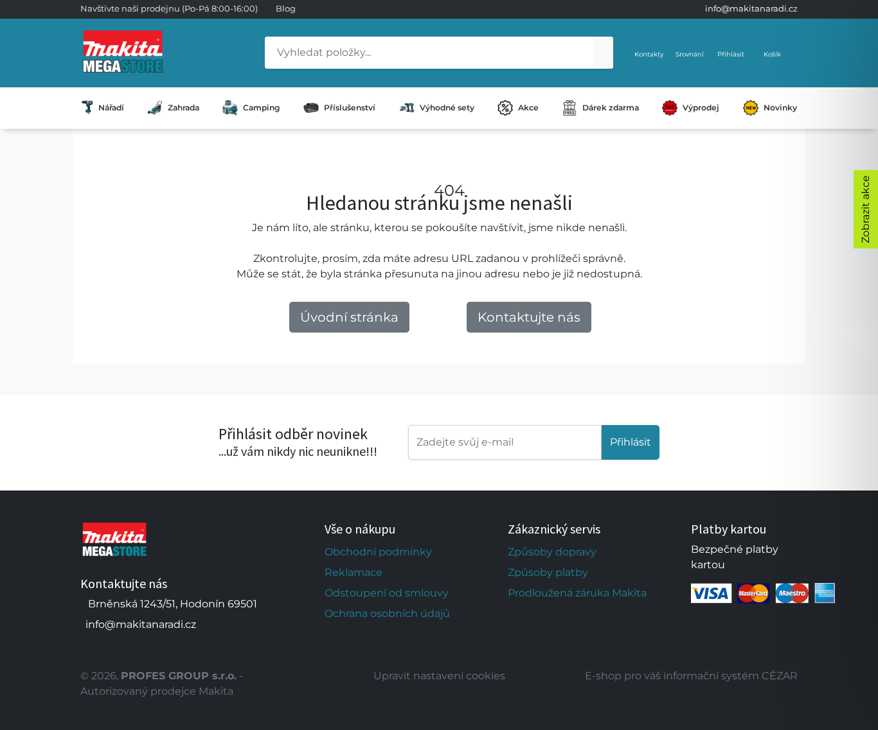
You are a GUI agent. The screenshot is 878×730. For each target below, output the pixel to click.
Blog (286, 8)
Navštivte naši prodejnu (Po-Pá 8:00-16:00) (169, 8)
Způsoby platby (548, 572)
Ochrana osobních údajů (387, 613)
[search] (603, 53)
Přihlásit (630, 442)
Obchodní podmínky (378, 552)
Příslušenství (349, 107)
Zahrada (183, 107)
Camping (261, 107)
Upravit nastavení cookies (439, 676)
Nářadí (111, 107)
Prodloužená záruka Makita (577, 593)
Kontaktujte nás (529, 317)
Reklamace (353, 572)
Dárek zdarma (610, 107)
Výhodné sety (447, 107)
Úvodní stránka (349, 317)
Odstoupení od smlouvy (387, 593)
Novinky (780, 107)
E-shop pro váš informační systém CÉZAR (691, 676)
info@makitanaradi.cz (751, 8)
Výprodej (701, 107)
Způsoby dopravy (552, 552)
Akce (528, 107)
